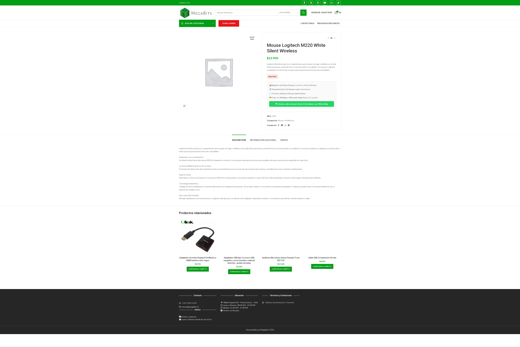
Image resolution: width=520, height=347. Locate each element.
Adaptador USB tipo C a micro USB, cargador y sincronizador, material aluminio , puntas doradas (239, 260)
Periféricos (289, 120)
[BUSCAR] (303, 12)
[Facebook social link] (304, 2)
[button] (198, 269)
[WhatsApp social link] (331, 2)
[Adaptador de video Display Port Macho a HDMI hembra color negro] (198, 236)
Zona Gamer (228, 23)
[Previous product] (328, 38)
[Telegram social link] (289, 125)
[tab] (239, 139)
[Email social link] (282, 125)
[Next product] (334, 38)
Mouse (281, 120)
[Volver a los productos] (331, 38)
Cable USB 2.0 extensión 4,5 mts (322, 258)
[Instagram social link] (318, 2)
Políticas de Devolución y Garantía (279, 302)
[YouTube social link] (324, 2)
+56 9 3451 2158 (189, 303)
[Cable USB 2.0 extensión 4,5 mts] (322, 236)
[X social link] (311, 2)
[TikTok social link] (338, 2)
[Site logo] (195, 12)
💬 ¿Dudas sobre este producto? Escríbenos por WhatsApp (301, 104)
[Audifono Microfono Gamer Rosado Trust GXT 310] (281, 236)
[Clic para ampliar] (184, 105)
